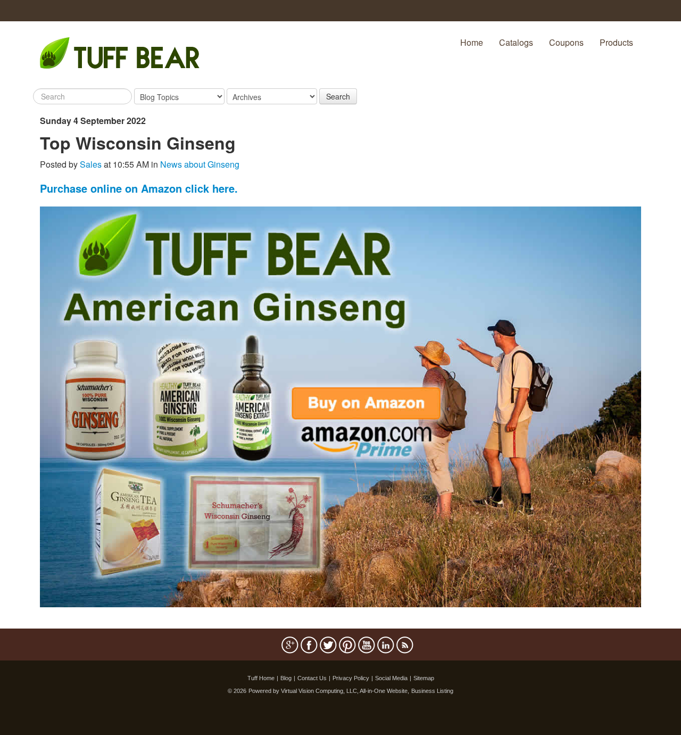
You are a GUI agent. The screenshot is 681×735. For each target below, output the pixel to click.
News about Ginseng (199, 164)
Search (338, 96)
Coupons (566, 42)
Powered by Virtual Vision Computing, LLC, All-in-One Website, (328, 691)
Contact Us (312, 678)
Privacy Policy (351, 678)
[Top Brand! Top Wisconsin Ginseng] (340, 406)
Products (616, 42)
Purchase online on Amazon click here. (139, 188)
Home (471, 42)
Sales (91, 164)
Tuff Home (261, 678)
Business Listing (432, 691)
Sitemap (423, 678)
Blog (286, 678)
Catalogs (516, 42)
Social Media (391, 678)
